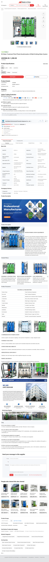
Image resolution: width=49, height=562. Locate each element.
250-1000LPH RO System (29, 523)
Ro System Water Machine (7, 548)
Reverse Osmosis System (32, 8)
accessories (15, 525)
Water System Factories (6, 545)
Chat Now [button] (37, 76)
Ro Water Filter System (31, 545)
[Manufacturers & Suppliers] (25, 2)
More (2, 553)
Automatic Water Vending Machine (7, 525)
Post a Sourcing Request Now (35, 474)
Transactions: (20, 124)
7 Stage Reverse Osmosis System (8, 536)
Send (11, 474)
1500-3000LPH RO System (18, 523)
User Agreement (31, 557)
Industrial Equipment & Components (10, 8)
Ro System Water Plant (18, 548)
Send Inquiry (12, 76)
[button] (44, 143)
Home (2, 8)
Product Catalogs (18, 520)
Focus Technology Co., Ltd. (16, 557)
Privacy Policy (42, 557)
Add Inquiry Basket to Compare (24, 46)
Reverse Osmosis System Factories (23, 542)
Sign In (3, 135)
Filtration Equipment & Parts (22, 8)
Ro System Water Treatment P (18, 545)
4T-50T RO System (4, 523)
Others (25, 525)
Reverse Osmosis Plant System (37, 536)
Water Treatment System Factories (8, 542)
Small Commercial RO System (41, 523)
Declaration (37, 557)
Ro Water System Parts (29, 548)
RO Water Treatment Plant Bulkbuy (8, 550)
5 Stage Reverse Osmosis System (23, 536)
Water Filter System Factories (38, 542)
